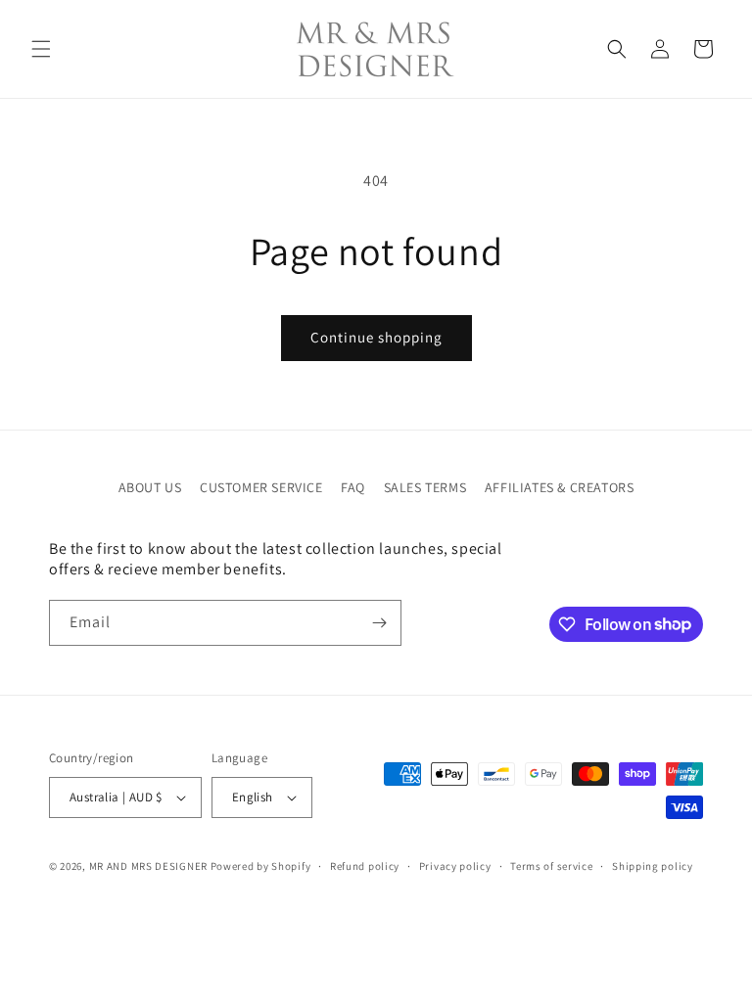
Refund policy (365, 866)
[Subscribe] (378, 623)
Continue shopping (376, 337)
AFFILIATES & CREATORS (559, 487)
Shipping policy (652, 866)
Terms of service (551, 866)
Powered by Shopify (261, 866)
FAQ (353, 487)
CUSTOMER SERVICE (261, 487)
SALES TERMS (425, 487)
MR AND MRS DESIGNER (148, 866)
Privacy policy (455, 866)
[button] (41, 48)
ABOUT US (150, 487)
